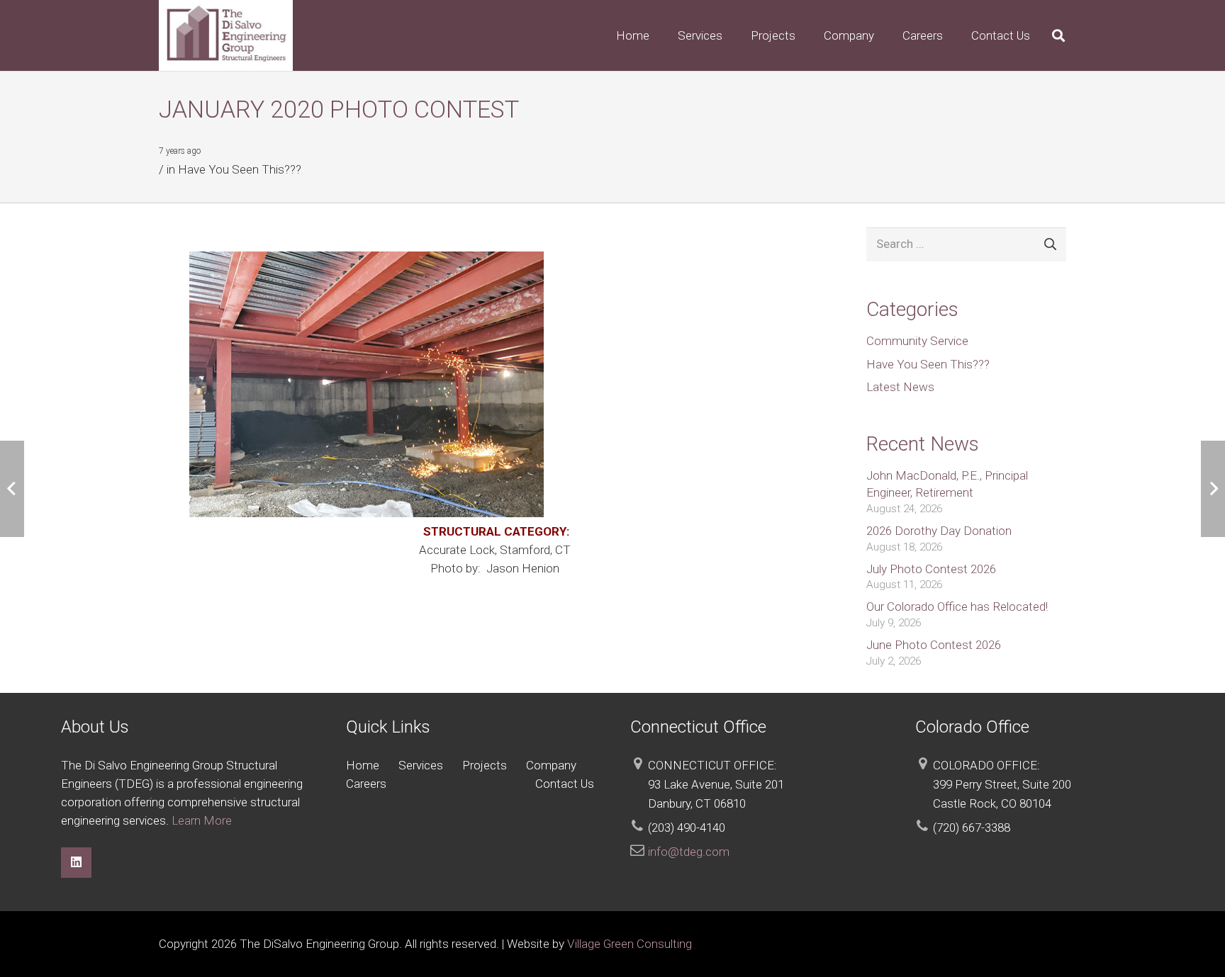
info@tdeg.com (688, 852)
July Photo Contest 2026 (931, 569)
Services (420, 765)
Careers (366, 783)
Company (551, 765)
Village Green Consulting (629, 944)
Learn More (202, 820)
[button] (734, 35)
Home (362, 765)
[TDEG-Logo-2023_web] (226, 35)
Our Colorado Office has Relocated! (957, 606)
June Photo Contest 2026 (933, 645)
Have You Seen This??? (239, 169)
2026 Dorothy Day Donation (939, 531)
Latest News (900, 387)
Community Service (917, 341)
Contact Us (564, 783)
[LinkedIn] (76, 862)
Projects (484, 765)
